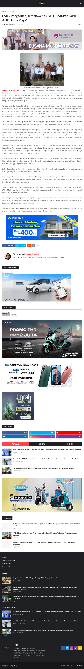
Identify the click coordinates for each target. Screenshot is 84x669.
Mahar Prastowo (33, 254)
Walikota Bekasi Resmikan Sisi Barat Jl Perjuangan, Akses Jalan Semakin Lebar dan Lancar (43, 468)
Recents (42, 444)
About (63, 666)
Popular (15, 444)
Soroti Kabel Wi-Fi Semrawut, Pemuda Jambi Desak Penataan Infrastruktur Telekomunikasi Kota (46, 459)
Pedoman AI (6, 567)
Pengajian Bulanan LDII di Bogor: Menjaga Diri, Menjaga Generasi (35, 578)
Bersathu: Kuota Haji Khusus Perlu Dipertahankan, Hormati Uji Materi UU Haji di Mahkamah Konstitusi (44, 543)
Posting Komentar (8, 273)
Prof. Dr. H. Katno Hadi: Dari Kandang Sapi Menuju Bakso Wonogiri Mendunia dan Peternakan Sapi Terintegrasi (46, 525)
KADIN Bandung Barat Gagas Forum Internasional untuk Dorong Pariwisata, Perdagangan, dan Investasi (45, 534)
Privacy (69, 666)
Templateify (13, 666)
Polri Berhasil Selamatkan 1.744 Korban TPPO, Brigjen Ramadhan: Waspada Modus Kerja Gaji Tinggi (47, 449)
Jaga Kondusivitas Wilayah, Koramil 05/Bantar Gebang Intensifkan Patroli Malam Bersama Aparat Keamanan (46, 597)
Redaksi (4, 557)
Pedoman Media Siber (9, 560)
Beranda (4, 11)
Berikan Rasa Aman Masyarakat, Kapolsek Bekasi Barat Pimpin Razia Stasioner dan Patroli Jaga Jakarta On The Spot (45, 588)
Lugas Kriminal (12, 11)
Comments (68, 444)
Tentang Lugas (6, 563)
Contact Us (78, 666)
